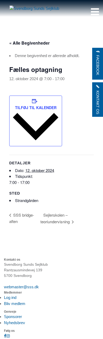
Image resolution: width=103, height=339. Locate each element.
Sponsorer (13, 316)
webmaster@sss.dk (21, 287)
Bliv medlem (14, 303)
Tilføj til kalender (36, 107)
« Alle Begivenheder (29, 43)
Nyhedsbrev (14, 322)
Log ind (10, 297)
